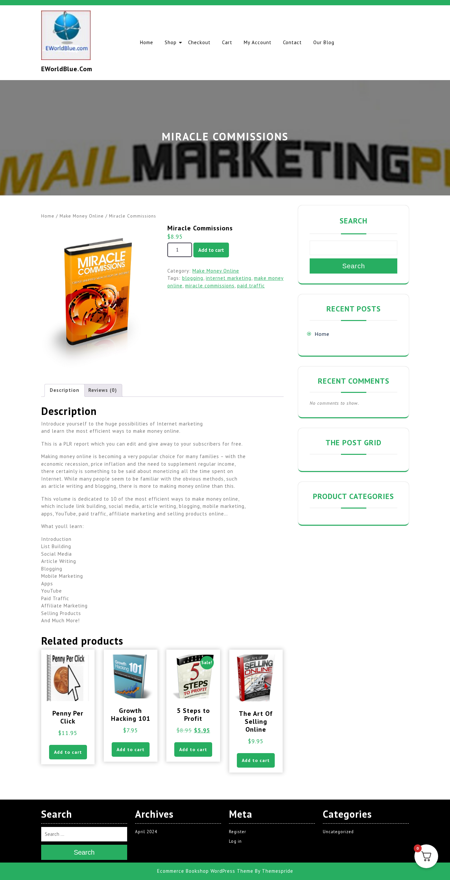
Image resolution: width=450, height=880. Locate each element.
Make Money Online (82, 216)
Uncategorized (338, 832)
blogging (192, 278)
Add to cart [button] (68, 752)
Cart (227, 42)
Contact (292, 42)
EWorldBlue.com (66, 69)
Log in (235, 841)
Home (146, 42)
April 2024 (146, 832)
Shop (171, 42)
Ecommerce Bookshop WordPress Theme (205, 871)
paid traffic (251, 285)
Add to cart (211, 250)
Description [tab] (64, 390)
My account (257, 42)
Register (237, 832)
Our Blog (323, 42)
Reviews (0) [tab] (102, 390)
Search (353, 220)
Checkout (199, 42)
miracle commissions (210, 285)
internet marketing (228, 278)
